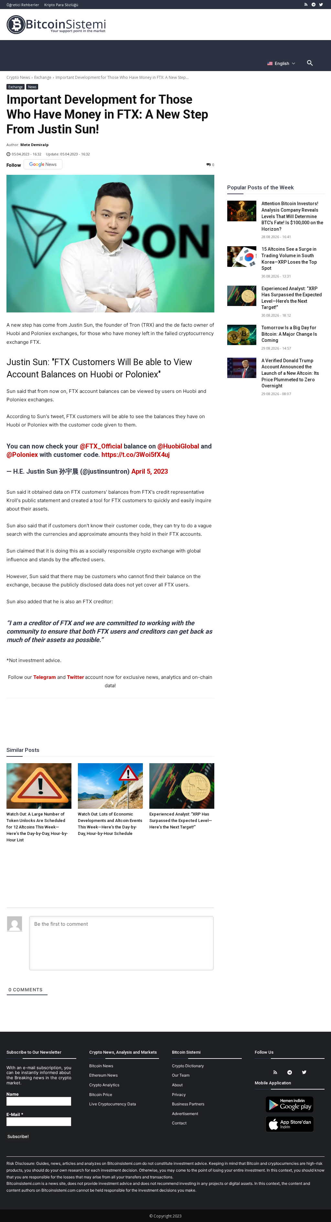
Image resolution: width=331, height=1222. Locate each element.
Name (12, 1094)
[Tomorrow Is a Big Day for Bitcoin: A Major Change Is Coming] (241, 335)
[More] (147, 715)
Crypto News (18, 77)
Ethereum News (103, 1075)
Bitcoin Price (100, 1094)
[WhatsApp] (102, 715)
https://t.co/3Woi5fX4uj (135, 454)
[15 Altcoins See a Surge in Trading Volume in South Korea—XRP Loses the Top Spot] (241, 256)
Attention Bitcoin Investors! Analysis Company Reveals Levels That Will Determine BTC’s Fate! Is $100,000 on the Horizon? (292, 216)
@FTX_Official (101, 446)
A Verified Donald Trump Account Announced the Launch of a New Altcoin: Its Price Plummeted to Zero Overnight (290, 373)
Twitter (75, 677)
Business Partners (188, 1103)
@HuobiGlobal (178, 446)
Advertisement (185, 1113)
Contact (179, 1123)
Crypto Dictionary (188, 1065)
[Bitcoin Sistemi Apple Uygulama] (289, 1131)
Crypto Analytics (104, 1084)
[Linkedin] (117, 715)
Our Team (180, 1075)
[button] (310, 63)
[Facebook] (72, 715)
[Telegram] (313, 4)
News (32, 87)
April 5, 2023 (149, 471)
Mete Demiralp (34, 144)
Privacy (179, 1094)
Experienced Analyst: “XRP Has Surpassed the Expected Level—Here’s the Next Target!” (180, 820)
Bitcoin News (101, 1065)
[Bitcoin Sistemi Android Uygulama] (289, 1111)
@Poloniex (22, 454)
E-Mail (14, 1114)
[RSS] (306, 4)
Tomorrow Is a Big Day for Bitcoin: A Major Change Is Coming (289, 334)
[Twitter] (321, 4)
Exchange (42, 77)
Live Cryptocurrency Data (112, 1103)
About (177, 1084)
